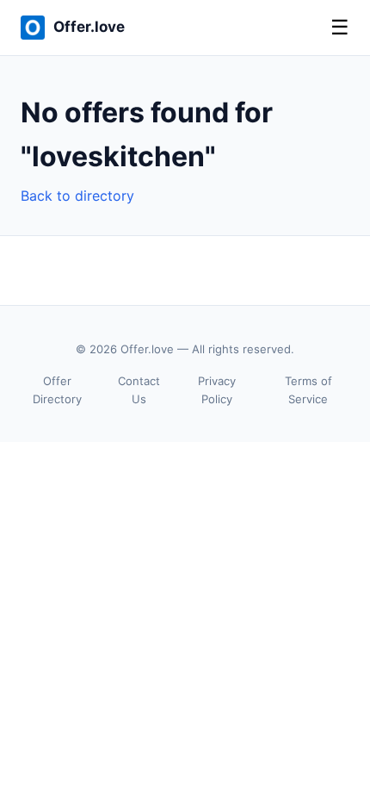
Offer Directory (57, 390)
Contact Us (139, 390)
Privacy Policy (217, 390)
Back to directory (77, 195)
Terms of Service (308, 390)
